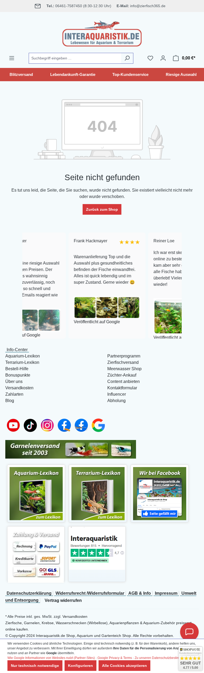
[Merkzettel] (150, 58)
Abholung (116, 400)
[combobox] (75, 58)
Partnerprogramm (123, 356)
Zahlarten (14, 394)
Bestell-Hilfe (16, 368)
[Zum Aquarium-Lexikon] (36, 493)
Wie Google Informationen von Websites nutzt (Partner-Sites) (51, 658)
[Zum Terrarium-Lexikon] (98, 493)
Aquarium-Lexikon (22, 356)
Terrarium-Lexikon (22, 362)
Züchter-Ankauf (121, 375)
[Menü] (11, 58)
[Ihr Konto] (163, 58)
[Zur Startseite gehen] (102, 32)
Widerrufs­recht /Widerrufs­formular (90, 593)
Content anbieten (123, 381)
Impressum (166, 593)
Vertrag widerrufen (63, 600)
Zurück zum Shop (102, 209)
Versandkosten (19, 388)
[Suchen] (127, 58)
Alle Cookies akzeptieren (124, 665)
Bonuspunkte (17, 375)
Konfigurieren (80, 665)
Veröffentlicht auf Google (83, 322)
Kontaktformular (122, 388)
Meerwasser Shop (124, 368)
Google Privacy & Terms (114, 658)
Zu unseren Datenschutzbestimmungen (163, 658)
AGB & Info (139, 593)
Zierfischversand (123, 362)
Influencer (116, 394)
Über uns (14, 381)
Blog (9, 400)
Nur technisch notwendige (35, 665)
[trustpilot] (97, 548)
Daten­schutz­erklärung (29, 593)
